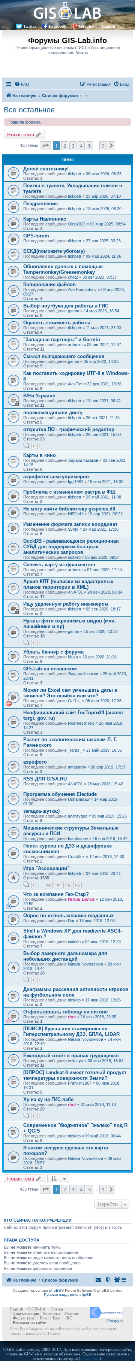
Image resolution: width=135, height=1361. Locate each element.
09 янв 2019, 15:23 (109, 816)
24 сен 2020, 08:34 (104, 592)
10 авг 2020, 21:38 (99, 657)
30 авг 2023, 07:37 (99, 277)
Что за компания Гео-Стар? (56, 894)
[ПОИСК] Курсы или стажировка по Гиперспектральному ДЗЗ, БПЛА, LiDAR (71, 1031)
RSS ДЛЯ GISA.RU (45, 779)
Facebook (57, 26)
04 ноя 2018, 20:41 (103, 873)
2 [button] (64, 145)
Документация (26, 1313)
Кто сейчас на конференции (38, 1220)
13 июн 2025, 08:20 (104, 208)
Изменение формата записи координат (70, 524)
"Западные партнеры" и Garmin (61, 339)
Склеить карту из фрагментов (59, 564)
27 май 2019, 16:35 (104, 750)
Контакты (51, 1313)
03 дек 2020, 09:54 (102, 557)
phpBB (55, 1290)
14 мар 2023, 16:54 (101, 311)
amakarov (77, 767)
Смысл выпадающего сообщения (64, 356)
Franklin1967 (80, 1083)
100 (48, 885)
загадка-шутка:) (41, 811)
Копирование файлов (49, 284)
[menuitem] (21, 84)
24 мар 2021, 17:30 (100, 529)
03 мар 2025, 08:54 (108, 224)
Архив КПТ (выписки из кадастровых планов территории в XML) (68, 584)
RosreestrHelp (81, 723)
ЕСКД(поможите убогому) (54, 251)
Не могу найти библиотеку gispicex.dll (69, 509)
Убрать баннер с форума (53, 652)
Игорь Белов (81, 899)
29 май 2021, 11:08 (103, 497)
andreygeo (77, 816)
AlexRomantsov (82, 289)
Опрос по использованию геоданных (68, 915)
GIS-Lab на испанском (50, 669)
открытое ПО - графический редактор (68, 429)
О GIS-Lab (36, 1309)
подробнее (90, 1358)
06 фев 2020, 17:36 (104, 700)
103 (77, 885)
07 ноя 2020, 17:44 (104, 569)
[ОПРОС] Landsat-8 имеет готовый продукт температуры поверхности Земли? (74, 1075)
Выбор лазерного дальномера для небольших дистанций (65, 956)
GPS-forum (36, 236)
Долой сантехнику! (46, 169)
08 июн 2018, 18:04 (105, 1060)
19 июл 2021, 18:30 (105, 481)
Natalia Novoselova (85, 964)
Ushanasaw (79, 799)
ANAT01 (75, 592)
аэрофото (35, 762)
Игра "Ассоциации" (46, 868)
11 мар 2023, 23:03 (103, 327)
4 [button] (81, 145)
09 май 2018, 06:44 (103, 1136)
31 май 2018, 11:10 (98, 1104)
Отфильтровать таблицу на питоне (65, 1012)
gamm (73, 311)
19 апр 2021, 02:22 (105, 514)
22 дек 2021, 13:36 (104, 384)
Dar (71, 920)
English (108, 26)
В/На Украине (39, 395)
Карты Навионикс (44, 219)
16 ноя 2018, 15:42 (110, 838)
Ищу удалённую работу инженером (65, 604)
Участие (71, 1313)
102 (67, 885)
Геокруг (114, 1320)
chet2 (73, 277)
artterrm (75, 344)
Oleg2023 (77, 224)
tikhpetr (74, 174)
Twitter (29, 26)
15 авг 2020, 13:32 (101, 631)
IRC (68, 1318)
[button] (45, 145)
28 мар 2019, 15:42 (105, 784)
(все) (31, 1318)
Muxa (73, 657)
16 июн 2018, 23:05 (98, 1017)
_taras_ (75, 750)
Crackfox (76, 856)
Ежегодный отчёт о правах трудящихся (71, 1055)
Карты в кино (39, 455)
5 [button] (89, 145)
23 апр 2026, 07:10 (103, 196)
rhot (72, 1017)
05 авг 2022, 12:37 (104, 344)
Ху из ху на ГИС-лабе (48, 1099)
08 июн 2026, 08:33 (104, 174)
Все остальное (29, 110)
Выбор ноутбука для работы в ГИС (65, 306)
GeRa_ (74, 700)
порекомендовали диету (52, 412)
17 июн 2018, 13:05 (103, 1000)
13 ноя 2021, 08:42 (103, 400)
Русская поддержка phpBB (68, 1294)
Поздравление (40, 203)
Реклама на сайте (29, 1322)
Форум (19, 1318)
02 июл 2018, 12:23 (103, 941)
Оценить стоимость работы (56, 322)
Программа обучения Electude (60, 794)
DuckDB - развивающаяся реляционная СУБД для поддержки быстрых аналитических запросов (71, 546)
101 (58, 885)
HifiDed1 (75, 514)
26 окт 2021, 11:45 (103, 417)
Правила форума (24, 122)
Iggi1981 (75, 481)
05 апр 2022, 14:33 (101, 361)
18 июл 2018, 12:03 (97, 920)
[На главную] (67, 10)
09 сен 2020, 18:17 (103, 609)
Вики (44, 1318)
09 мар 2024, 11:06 (103, 256)
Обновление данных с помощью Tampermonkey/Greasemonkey (63, 269)
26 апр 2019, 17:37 (108, 767)
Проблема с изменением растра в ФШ (69, 492)
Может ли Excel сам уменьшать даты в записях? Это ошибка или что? (70, 692)
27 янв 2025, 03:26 (103, 241)
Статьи (57, 1309)
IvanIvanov (78, 838)
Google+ (86, 26)
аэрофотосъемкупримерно (56, 476)
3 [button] (73, 145)
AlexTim (75, 384)
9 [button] (103, 145)
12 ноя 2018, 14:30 (106, 856)
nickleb (74, 557)
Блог (57, 1318)
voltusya (75, 1060)
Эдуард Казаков (83, 460)
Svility (73, 529)
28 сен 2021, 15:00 (103, 434)
